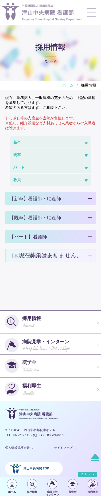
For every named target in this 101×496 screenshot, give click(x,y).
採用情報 (32, 491)
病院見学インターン (52, 493)
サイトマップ (63, 447)
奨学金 (73, 491)
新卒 (17, 142)
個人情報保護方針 (17, 447)
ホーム (12, 491)
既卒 (17, 155)
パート (19, 167)
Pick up (86, 474)
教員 (17, 180)
